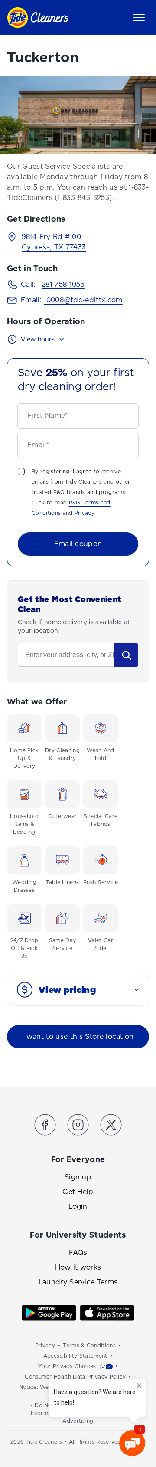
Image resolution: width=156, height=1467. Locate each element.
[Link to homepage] (37, 17)
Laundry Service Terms (78, 1282)
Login (78, 1206)
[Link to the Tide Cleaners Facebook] (45, 1126)
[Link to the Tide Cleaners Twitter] (111, 1126)
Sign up (78, 1177)
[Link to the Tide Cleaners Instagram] (78, 1126)
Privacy (84, 513)
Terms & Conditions (89, 1346)
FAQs (78, 1252)
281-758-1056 (63, 284)
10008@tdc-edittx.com (83, 300)
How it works (78, 1267)
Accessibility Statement (75, 1356)
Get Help (78, 1192)
